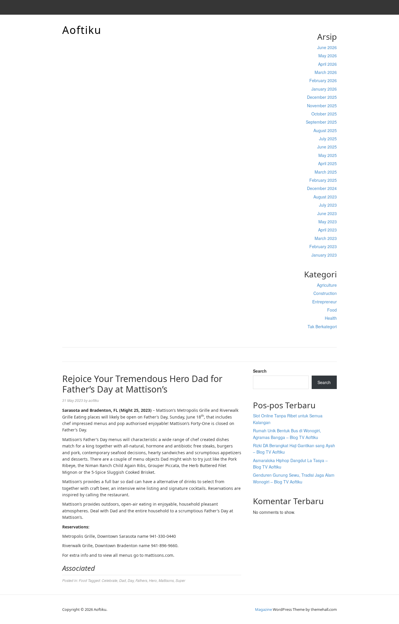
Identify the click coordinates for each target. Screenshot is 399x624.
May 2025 (327, 155)
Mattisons (166, 580)
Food (332, 310)
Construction (325, 293)
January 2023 (324, 255)
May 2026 (327, 55)
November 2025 (322, 105)
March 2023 (326, 238)
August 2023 (325, 197)
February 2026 (323, 80)
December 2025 (322, 97)
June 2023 (327, 213)
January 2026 (324, 89)
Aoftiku (81, 30)
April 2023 (327, 230)
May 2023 (327, 221)
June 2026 (327, 47)
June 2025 (327, 147)
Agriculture (327, 285)
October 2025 (324, 114)
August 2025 (325, 130)
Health (331, 318)
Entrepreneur (324, 302)
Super (180, 580)
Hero (153, 580)
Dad (122, 580)
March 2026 (326, 72)
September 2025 (321, 122)
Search (260, 371)
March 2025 (326, 172)
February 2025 (323, 180)
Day (131, 580)
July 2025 (328, 138)
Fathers (141, 580)
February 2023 (323, 246)
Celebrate (109, 580)
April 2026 (327, 64)
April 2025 (327, 163)
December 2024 (322, 188)
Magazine (263, 609)
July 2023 (328, 205)
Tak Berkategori (322, 326)
